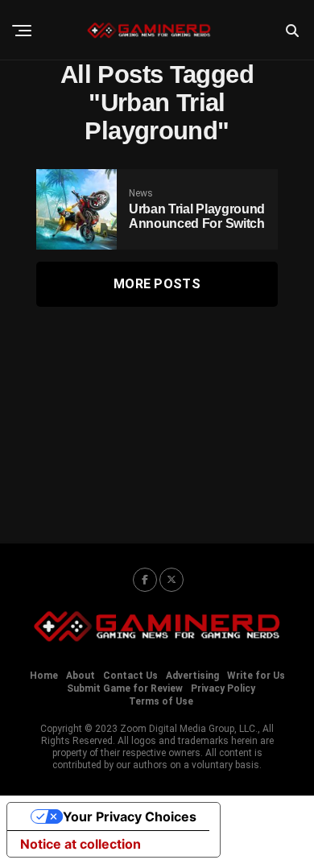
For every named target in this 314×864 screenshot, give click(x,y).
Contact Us (130, 675)
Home (44, 675)
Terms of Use (161, 701)
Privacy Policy (223, 688)
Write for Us (256, 675)
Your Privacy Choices (129, 816)
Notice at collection (80, 844)
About (80, 675)
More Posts (157, 283)
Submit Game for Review (125, 688)
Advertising (192, 675)
